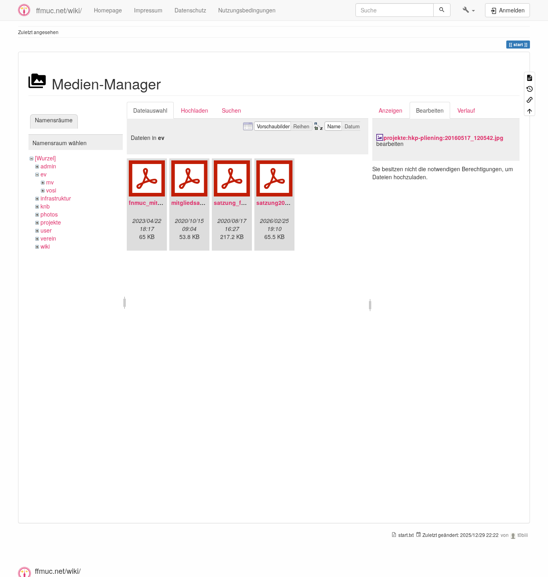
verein (48, 238)
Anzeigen (390, 110)
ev (44, 174)
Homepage (108, 10)
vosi (51, 190)
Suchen (231, 110)
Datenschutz (190, 10)
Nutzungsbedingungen (247, 10)
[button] (469, 10)
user (46, 230)
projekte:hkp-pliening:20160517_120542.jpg (443, 138)
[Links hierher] (529, 99)
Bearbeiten (430, 110)
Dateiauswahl (150, 110)
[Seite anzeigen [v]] (529, 77)
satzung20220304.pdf (285, 202)
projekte (51, 222)
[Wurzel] (45, 158)
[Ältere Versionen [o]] (529, 88)
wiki (45, 246)
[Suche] (442, 10)
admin (48, 166)
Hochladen (194, 110)
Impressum (148, 10)
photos (49, 214)
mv (50, 182)
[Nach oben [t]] (529, 110)
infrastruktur (56, 198)
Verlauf (466, 110)
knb (45, 206)
